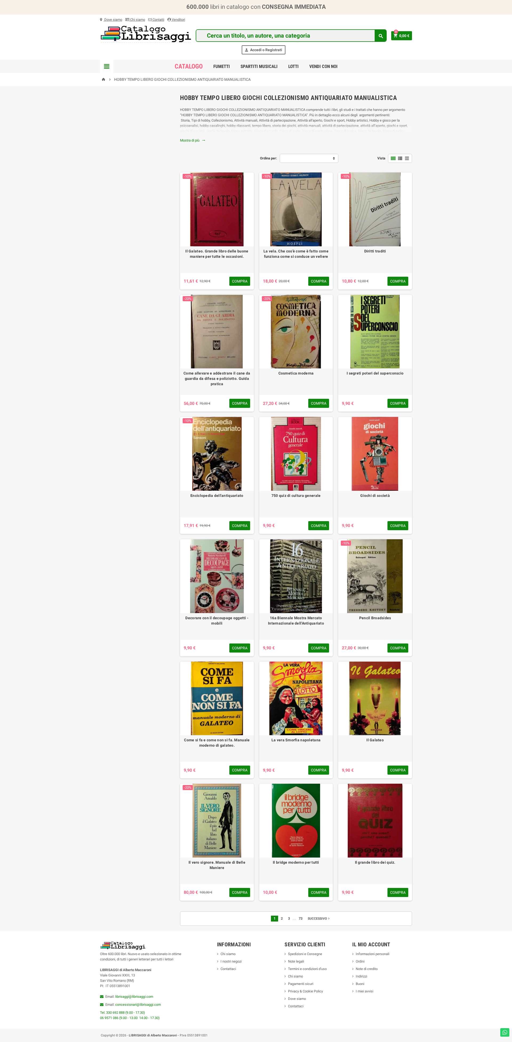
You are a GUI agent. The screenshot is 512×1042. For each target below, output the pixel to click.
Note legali (296, 961)
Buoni (360, 984)
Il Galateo (375, 740)
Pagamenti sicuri (300, 984)
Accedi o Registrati (263, 50)
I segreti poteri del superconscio (375, 373)
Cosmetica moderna (296, 373)
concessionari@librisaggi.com (138, 1005)
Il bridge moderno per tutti (296, 862)
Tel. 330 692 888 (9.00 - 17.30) (122, 1013)
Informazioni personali (372, 954)
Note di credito (367, 969)
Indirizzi (361, 976)
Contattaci (228, 969)
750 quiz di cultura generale (296, 495)
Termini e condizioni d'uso (307, 969)
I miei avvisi (364, 991)
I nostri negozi (231, 961)
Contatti (158, 20)
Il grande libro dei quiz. (375, 862)
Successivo (319, 918)
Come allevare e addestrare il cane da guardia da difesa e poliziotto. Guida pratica (216, 378)
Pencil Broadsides (375, 618)
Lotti (293, 66)
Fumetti (221, 66)
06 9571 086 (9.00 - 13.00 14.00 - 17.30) (130, 1018)
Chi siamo (137, 20)
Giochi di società (375, 495)
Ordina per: (268, 158)
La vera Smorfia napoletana (296, 740)
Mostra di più (192, 140)
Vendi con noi (323, 66)
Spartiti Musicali (259, 66)
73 (300, 918)
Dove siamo (112, 20)
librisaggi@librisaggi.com (134, 997)
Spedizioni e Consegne (305, 954)
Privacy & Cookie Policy (305, 991)
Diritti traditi (375, 251)
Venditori (178, 20)
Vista (381, 158)
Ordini (360, 961)
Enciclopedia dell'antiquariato (216, 495)
